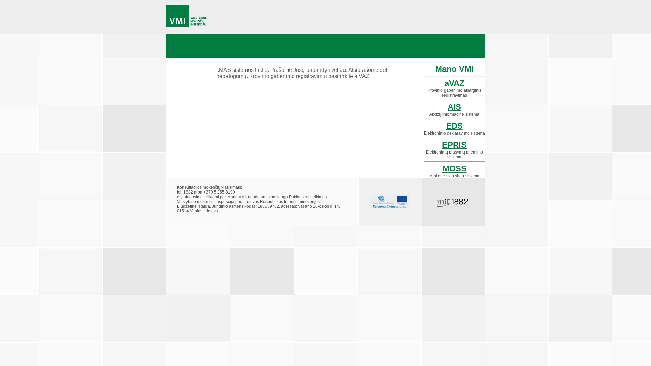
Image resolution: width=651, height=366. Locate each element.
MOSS (454, 168)
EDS (454, 125)
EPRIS (454, 144)
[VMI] (186, 16)
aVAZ (455, 83)
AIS (454, 106)
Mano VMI (454, 69)
